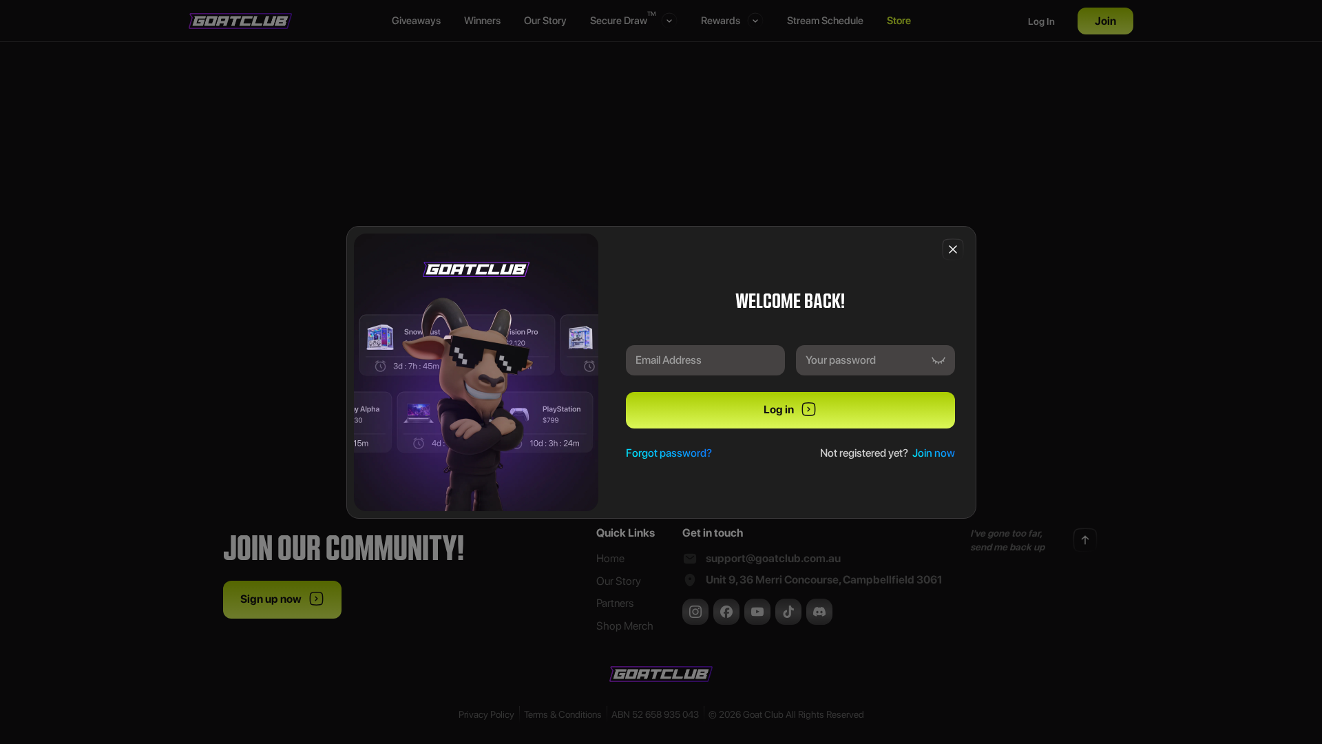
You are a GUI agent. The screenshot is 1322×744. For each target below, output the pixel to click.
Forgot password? (669, 452)
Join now (933, 452)
